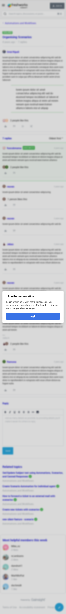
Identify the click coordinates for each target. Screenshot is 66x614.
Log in (33, 316)
